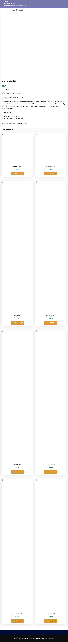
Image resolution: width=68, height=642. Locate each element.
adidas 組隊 (12, 123)
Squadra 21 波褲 (22, 123)
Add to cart (19, 173)
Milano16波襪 (17, 166)
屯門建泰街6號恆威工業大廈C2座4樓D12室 (16, 5)
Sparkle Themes (49, 638)
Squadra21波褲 (50, 166)
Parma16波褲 (17, 315)
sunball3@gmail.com (8, 3)
